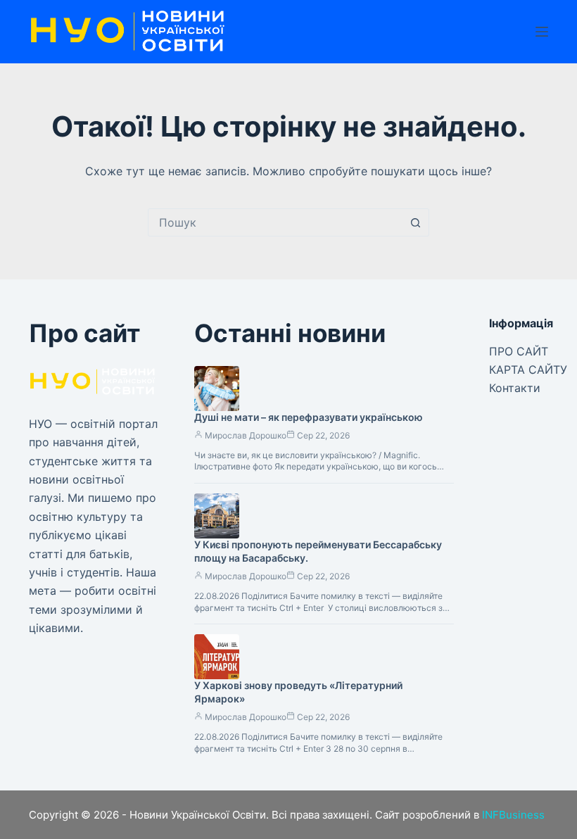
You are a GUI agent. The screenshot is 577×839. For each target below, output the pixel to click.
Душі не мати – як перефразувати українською (308, 417)
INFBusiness (513, 814)
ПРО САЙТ (518, 351)
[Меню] (541, 31)
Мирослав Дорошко (245, 435)
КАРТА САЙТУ (528, 369)
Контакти (514, 388)
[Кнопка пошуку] (415, 222)
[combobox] (275, 222)
